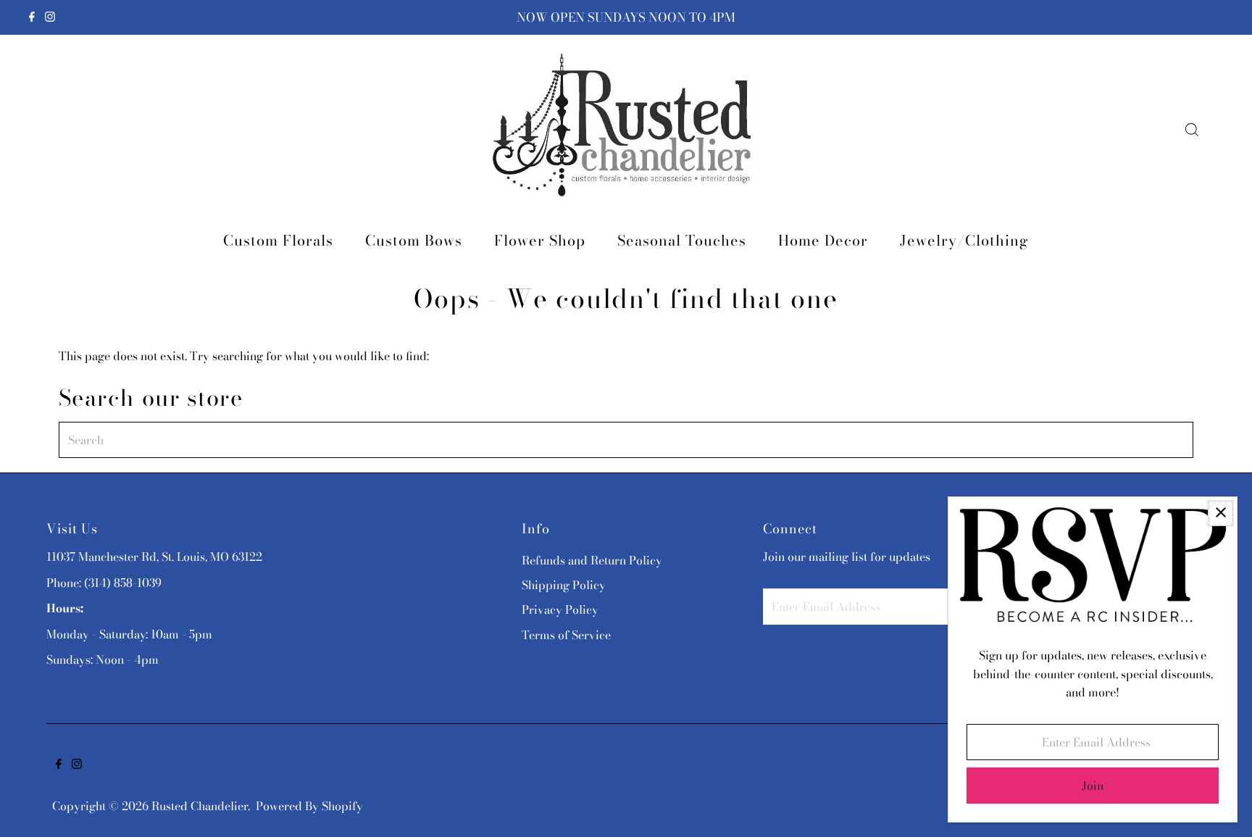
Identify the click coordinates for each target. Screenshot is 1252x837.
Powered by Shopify (309, 806)
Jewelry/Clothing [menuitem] (964, 240)
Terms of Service (566, 635)
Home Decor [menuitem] (823, 240)
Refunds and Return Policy (592, 560)
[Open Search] (1191, 129)
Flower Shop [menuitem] (539, 240)
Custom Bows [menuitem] (413, 240)
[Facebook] (31, 17)
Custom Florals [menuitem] (278, 240)
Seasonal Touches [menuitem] (681, 240)
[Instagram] (50, 17)
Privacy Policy (560, 609)
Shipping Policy (564, 585)
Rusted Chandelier (199, 806)
